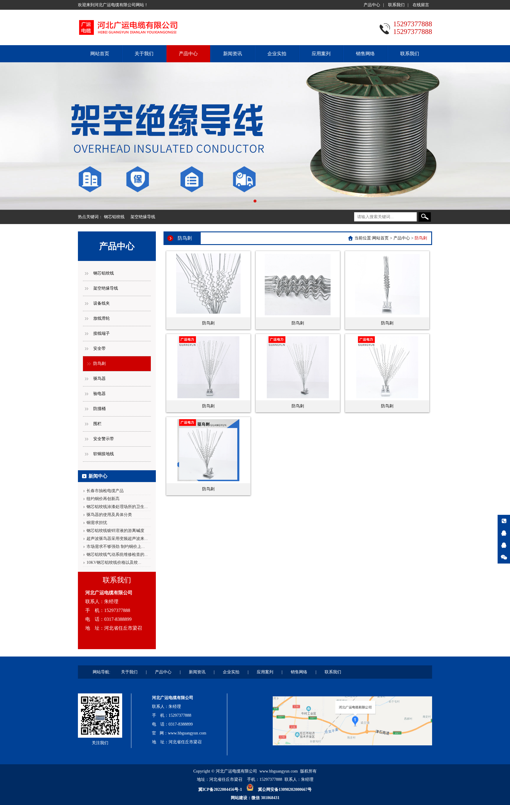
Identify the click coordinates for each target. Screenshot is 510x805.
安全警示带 (103, 439)
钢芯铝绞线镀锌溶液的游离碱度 (115, 530)
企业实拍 (276, 53)
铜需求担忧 (96, 522)
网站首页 (99, 53)
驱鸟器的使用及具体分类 (109, 514)
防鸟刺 (99, 363)
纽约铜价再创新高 (103, 499)
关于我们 (144, 53)
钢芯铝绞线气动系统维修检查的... (117, 554)
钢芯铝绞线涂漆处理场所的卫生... (117, 506)
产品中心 (372, 5)
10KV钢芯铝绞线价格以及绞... (113, 562)
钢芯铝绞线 (114, 217)
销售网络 (365, 53)
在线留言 (421, 5)
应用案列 (321, 53)
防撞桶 (99, 408)
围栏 (97, 424)
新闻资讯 (232, 53)
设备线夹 (101, 303)
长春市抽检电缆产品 (105, 491)
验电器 (99, 393)
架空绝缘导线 (142, 217)
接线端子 (101, 333)
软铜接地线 (103, 454)
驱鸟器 (99, 378)
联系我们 (396, 5)
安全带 (99, 348)
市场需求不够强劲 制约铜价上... (115, 546)
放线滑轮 (101, 318)
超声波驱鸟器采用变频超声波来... (117, 538)
